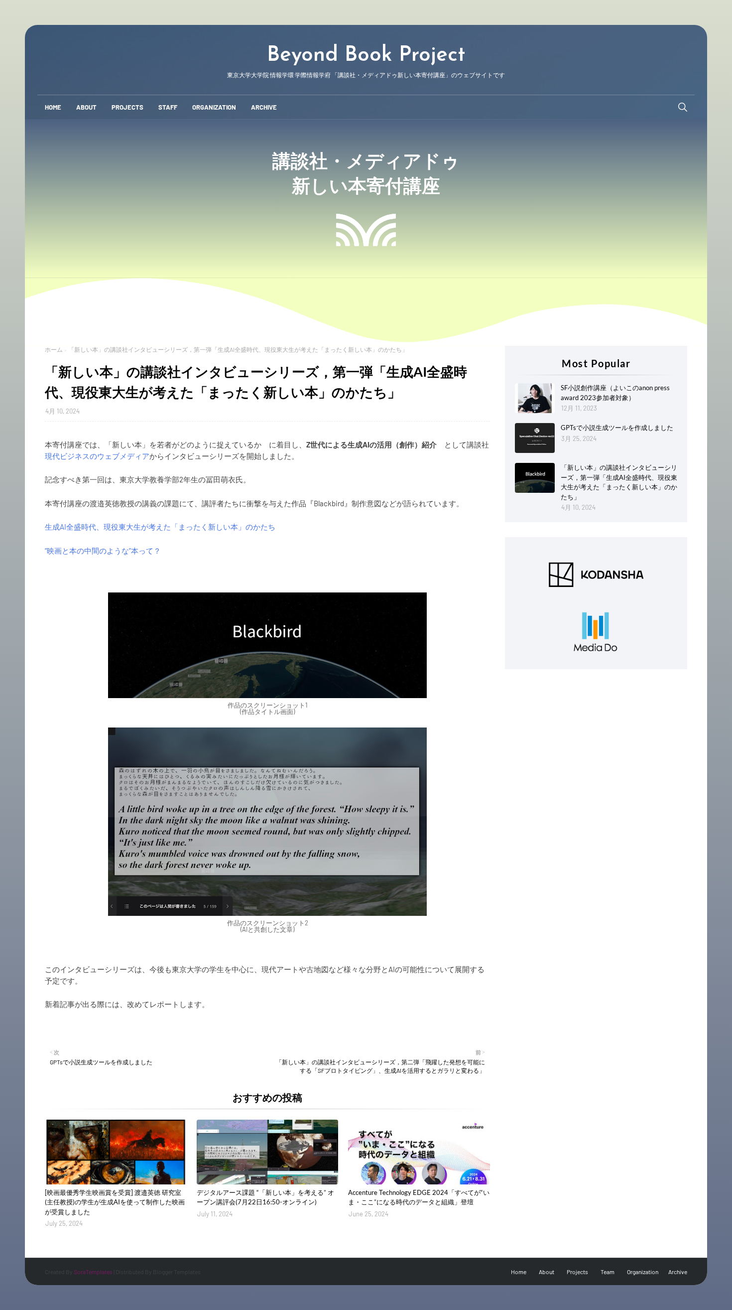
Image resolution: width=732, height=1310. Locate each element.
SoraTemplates (93, 1271)
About (546, 1271)
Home (518, 1271)
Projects (577, 1271)
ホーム (54, 349)
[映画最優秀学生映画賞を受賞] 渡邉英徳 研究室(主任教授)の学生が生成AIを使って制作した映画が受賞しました (115, 1202)
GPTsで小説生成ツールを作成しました (617, 428)
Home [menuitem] (53, 107)
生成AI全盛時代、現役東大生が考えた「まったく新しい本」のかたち (160, 526)
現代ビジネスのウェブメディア (97, 455)
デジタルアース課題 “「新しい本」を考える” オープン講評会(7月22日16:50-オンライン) (265, 1197)
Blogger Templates (177, 1271)
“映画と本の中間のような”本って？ (103, 550)
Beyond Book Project (366, 55)
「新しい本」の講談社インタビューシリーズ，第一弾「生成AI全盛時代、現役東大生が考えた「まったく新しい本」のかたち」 (619, 482)
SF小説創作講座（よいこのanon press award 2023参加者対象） (615, 393)
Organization (642, 1271)
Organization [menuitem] (214, 107)
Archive (677, 1271)
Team (607, 1271)
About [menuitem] (86, 107)
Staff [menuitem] (167, 107)
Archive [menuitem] (264, 107)
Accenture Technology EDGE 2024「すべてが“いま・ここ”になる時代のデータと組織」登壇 (418, 1197)
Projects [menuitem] (127, 107)
